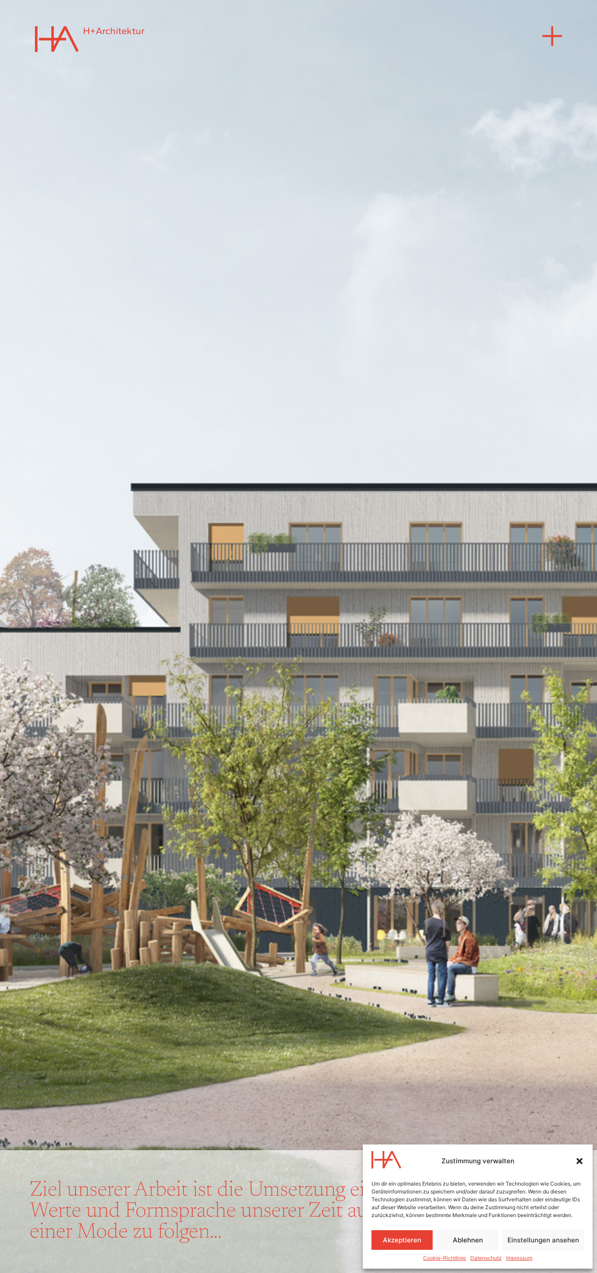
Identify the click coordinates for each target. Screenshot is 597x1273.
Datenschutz (486, 1258)
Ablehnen (468, 1240)
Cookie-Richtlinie (444, 1258)
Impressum (519, 1258)
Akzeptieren (402, 1240)
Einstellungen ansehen (543, 1240)
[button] (579, 1161)
